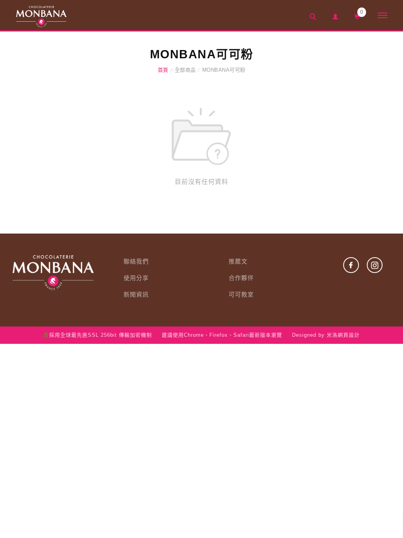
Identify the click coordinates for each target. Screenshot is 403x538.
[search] (314, 17)
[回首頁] (41, 16)
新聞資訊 (136, 294)
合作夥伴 (241, 278)
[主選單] (382, 15)
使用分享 (136, 278)
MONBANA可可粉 (224, 70)
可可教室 (241, 294)
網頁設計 (349, 335)
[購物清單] (357, 16)
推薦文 (238, 261)
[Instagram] (371, 265)
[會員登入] (335, 16)
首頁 (163, 70)
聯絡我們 (136, 261)
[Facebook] (347, 265)
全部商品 (185, 70)
